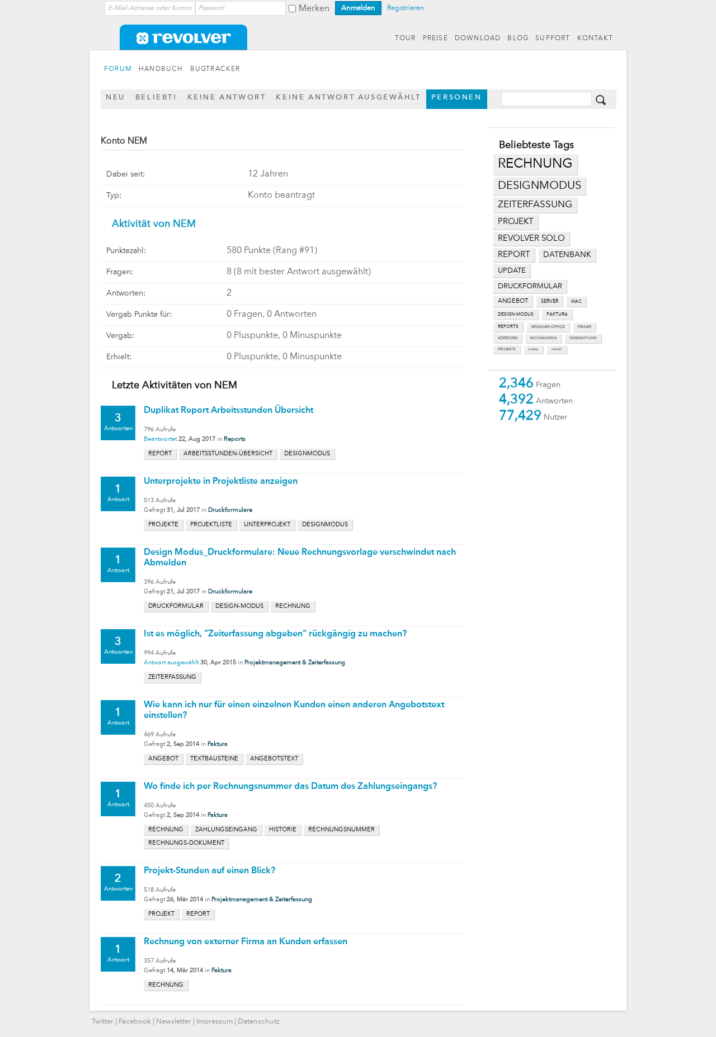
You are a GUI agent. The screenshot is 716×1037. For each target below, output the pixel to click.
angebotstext (274, 759)
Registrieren (405, 8)
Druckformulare (230, 510)
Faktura (218, 744)
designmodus (539, 186)
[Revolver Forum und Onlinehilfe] (358, 44)
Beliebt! (156, 97)
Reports (235, 439)
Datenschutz (259, 1021)
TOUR (405, 38)
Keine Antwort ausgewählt (348, 97)
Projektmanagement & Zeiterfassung (294, 663)
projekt (516, 222)
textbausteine (214, 759)
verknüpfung (583, 338)
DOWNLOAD (478, 38)
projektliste (211, 525)
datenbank (567, 255)
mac (576, 301)
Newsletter (173, 1021)
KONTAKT (595, 38)
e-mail (534, 349)
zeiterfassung (535, 205)
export (557, 349)
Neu (115, 97)
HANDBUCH (161, 69)
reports (508, 327)
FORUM (118, 69)
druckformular (530, 286)
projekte (507, 349)
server (549, 301)
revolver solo (531, 238)
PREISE (435, 38)
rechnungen (543, 338)
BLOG (518, 38)
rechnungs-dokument (186, 843)
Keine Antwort (226, 97)
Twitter (103, 1021)
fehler (584, 327)
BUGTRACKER (215, 69)
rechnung (535, 164)
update (512, 270)
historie (282, 830)
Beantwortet (160, 439)
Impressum (214, 1021)
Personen (456, 97)
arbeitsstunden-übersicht (227, 454)
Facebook (135, 1021)
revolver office (548, 327)
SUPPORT (552, 38)
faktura (557, 314)
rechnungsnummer (341, 830)
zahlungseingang (226, 830)
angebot (513, 301)
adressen (507, 338)
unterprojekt (267, 525)
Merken (314, 9)
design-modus (516, 314)
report (514, 255)
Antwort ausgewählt (171, 663)
